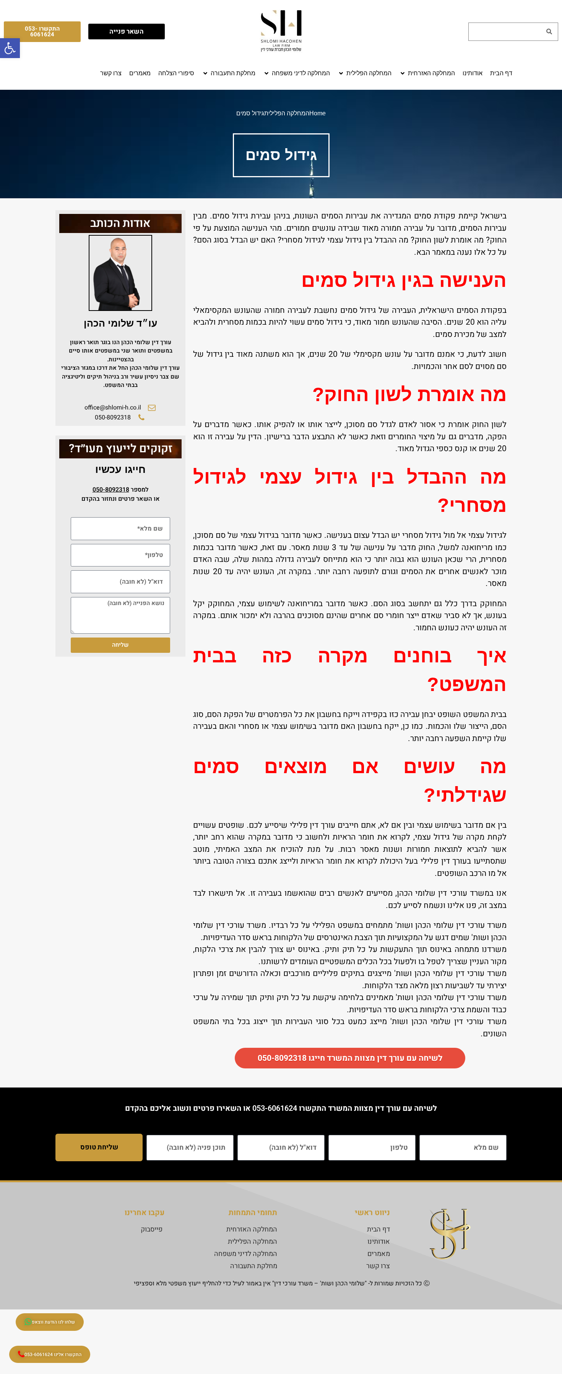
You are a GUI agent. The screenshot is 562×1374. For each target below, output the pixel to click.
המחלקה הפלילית (286, 113)
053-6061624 (274, 1108)
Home (317, 113)
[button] (427, 73)
